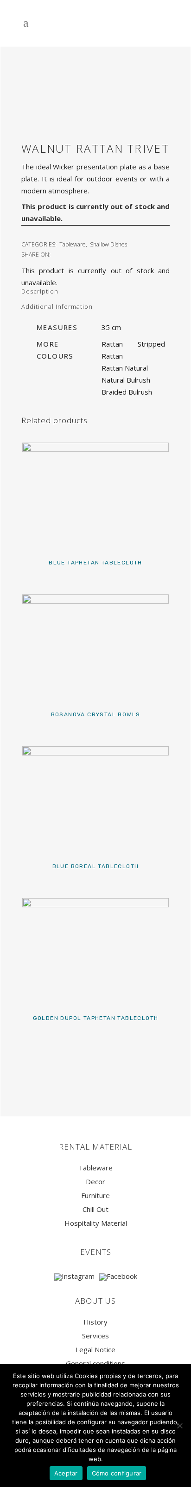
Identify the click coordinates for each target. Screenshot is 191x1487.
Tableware (72, 244)
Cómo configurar (117, 1473)
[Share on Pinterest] (87, 253)
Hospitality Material (95, 1223)
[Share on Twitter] (67, 253)
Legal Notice (95, 1350)
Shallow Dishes (108, 244)
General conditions (95, 1364)
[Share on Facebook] (57, 253)
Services (95, 1336)
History (95, 1322)
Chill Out (95, 1209)
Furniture (95, 1196)
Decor (95, 1182)
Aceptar (66, 1473)
